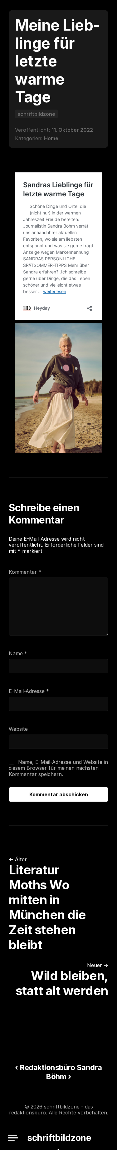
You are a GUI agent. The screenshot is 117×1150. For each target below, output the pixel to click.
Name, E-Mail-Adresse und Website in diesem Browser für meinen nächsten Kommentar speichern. (58, 768)
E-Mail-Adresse (29, 691)
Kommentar (25, 572)
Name (18, 653)
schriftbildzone (36, 114)
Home (51, 138)
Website (18, 729)
